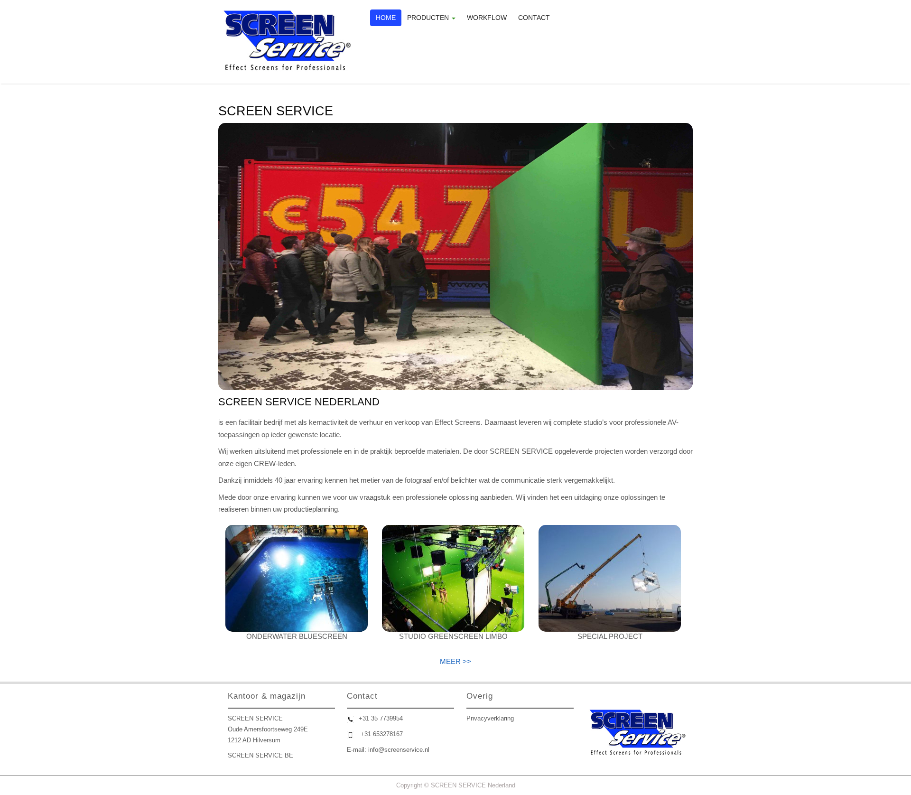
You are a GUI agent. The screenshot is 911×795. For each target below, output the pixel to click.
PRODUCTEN (429, 17)
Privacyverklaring (490, 718)
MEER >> (455, 661)
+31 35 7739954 (381, 718)
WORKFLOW (487, 17)
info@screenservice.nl (398, 749)
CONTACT (534, 17)
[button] (225, 256)
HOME (386, 17)
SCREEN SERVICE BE (260, 755)
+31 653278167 (382, 734)
